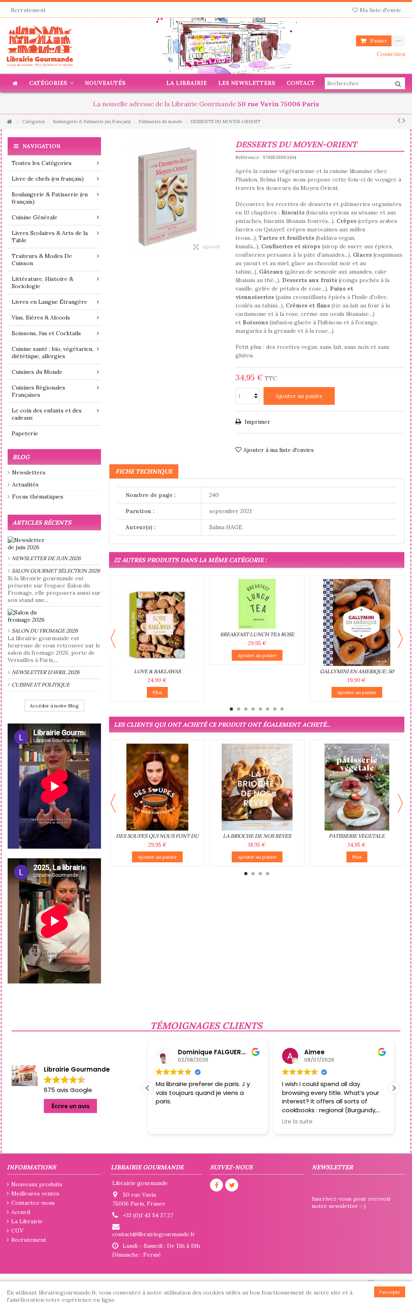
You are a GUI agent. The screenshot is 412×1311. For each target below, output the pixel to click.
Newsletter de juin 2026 (46, 558)
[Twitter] (231, 1185)
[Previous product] (399, 120)
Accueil (20, 1212)
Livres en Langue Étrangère (49, 301)
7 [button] (274, 709)
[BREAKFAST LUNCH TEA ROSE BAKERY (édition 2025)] (257, 604)
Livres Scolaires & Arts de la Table (50, 236)
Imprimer (256, 421)
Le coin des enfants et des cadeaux (47, 414)
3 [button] (245, 709)
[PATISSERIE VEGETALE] (356, 787)
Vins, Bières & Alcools (41, 317)
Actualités (25, 484)
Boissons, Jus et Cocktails (46, 333)
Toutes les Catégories (42, 163)
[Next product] (403, 120)
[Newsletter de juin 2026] (54, 543)
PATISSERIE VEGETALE (357, 836)
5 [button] (260, 709)
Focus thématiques (37, 496)
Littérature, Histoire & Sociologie (42, 282)
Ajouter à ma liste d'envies (278, 449)
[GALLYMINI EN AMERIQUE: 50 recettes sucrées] (356, 622)
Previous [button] (113, 639)
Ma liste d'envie (379, 10)
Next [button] (400, 639)
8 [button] (282, 709)
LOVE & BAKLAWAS (157, 671)
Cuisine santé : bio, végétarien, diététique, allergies (52, 352)
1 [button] (231, 709)
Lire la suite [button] (297, 1121)
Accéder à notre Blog (54, 706)
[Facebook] (216, 1185)
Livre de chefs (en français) (48, 178)
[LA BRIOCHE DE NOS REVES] (257, 787)
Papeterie (25, 433)
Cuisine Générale (35, 217)
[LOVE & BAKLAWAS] (157, 622)
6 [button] (267, 709)
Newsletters (28, 472)
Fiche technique (143, 471)
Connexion (390, 54)
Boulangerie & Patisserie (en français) (50, 198)
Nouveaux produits (36, 1184)
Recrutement (28, 10)
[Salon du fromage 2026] (54, 616)
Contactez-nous (33, 1202)
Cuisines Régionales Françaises (38, 391)
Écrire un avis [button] (71, 1106)
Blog (20, 457)
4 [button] (253, 709)
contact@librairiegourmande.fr (153, 1234)
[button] (394, 1088)
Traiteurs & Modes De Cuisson (42, 259)
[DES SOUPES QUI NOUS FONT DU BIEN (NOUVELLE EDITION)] (157, 787)
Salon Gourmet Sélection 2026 (56, 570)
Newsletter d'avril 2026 (46, 672)
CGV (17, 1230)
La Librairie (27, 1221)
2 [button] (238, 709)
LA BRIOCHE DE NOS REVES (257, 836)
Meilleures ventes (35, 1193)
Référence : (248, 157)
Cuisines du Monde (37, 371)
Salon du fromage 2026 (45, 630)
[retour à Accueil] (9, 122)
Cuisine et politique (41, 684)
